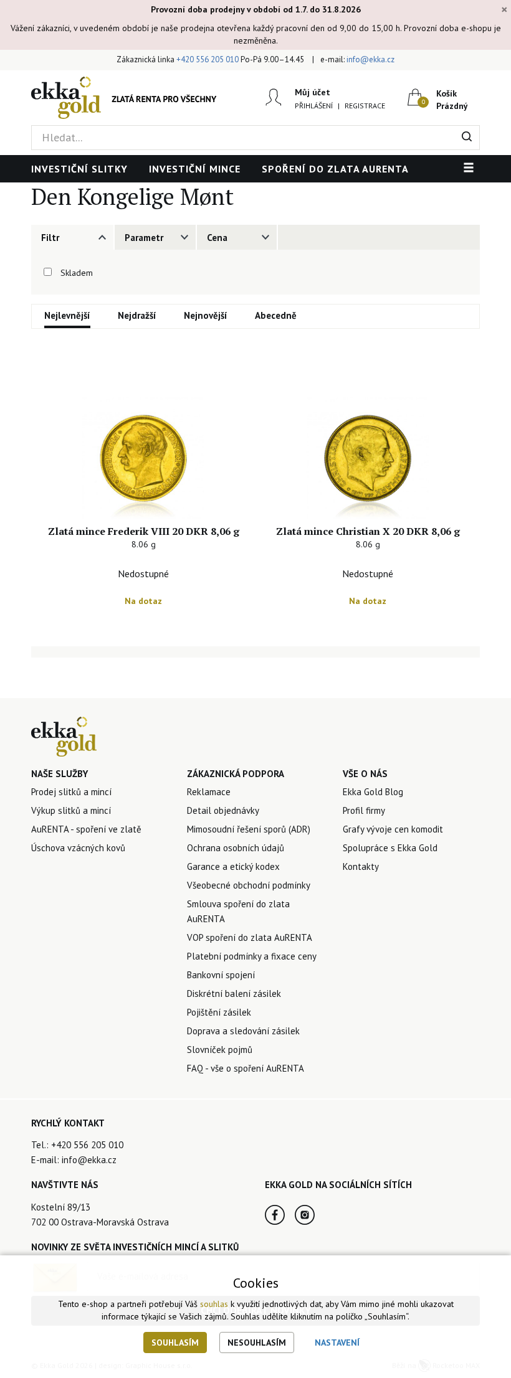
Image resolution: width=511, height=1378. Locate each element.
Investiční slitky (79, 169)
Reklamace (209, 792)
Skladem (76, 272)
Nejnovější (205, 315)
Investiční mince (195, 169)
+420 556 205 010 (207, 59)
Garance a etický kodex (233, 866)
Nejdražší (137, 315)
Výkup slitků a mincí (71, 810)
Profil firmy (364, 810)
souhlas (214, 1304)
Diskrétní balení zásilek (234, 993)
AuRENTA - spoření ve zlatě (86, 829)
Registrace (365, 105)
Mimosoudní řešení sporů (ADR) (248, 829)
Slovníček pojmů (219, 1049)
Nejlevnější (67, 315)
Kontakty (361, 866)
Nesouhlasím (256, 1342)
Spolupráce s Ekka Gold (390, 848)
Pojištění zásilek (219, 1012)
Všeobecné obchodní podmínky (248, 885)
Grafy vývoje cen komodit (393, 829)
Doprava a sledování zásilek (243, 1031)
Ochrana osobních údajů (235, 848)
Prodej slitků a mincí (71, 792)
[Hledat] (467, 137)
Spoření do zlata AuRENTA (335, 169)
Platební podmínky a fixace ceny (252, 956)
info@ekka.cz (370, 59)
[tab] (72, 237)
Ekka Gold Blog (373, 792)
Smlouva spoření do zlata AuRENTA (238, 911)
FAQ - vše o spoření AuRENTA (245, 1068)
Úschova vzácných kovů (78, 848)
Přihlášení (314, 105)
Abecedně (276, 315)
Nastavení (337, 1342)
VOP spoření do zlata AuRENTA (249, 937)
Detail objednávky (223, 810)
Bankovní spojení (221, 975)
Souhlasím (175, 1342)
